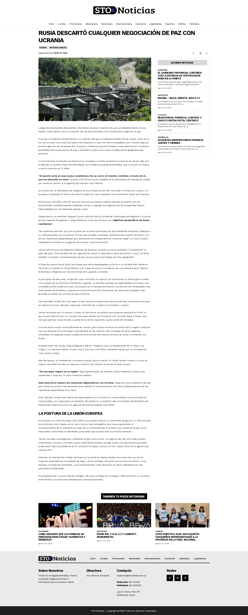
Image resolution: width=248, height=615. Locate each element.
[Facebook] (193, 53)
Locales (162, 115)
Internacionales (58, 48)
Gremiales (163, 137)
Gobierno (162, 70)
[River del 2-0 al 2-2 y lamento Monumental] (124, 515)
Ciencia (159, 531)
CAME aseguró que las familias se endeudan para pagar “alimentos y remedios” (61, 537)
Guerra (43, 48)
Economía (43, 531)
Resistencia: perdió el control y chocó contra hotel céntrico (180, 119)
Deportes (163, 95)
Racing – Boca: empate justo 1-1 (179, 98)
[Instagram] (177, 578)
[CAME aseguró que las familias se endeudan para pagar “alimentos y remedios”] (65, 515)
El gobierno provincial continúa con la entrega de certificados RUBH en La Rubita (180, 75)
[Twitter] (200, 53)
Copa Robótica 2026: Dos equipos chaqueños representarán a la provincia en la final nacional (177, 537)
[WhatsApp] (207, 53)
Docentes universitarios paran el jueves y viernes (181, 141)
